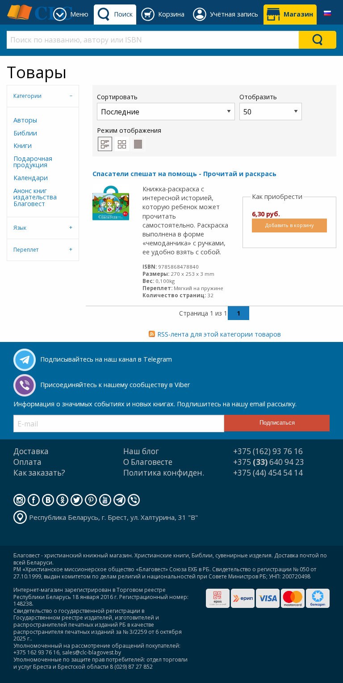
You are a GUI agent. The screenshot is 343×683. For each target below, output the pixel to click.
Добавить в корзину (289, 225)
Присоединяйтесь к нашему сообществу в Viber (115, 384)
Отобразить (258, 97)
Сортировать (117, 97)
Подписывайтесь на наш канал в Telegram (106, 359)
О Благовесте (147, 462)
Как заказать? (39, 473)
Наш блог (141, 451)
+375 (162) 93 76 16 (268, 451)
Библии (25, 133)
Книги (22, 145)
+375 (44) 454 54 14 (268, 473)
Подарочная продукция (32, 161)
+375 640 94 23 (268, 462)
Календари (30, 177)
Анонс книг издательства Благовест (35, 197)
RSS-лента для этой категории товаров (219, 334)
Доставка (31, 451)
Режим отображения (129, 130)
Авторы (25, 120)
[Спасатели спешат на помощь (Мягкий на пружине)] (110, 202)
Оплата (27, 462)
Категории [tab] (27, 96)
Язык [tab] (19, 228)
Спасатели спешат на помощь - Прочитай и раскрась (184, 173)
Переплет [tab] (25, 249)
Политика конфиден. (163, 473)
